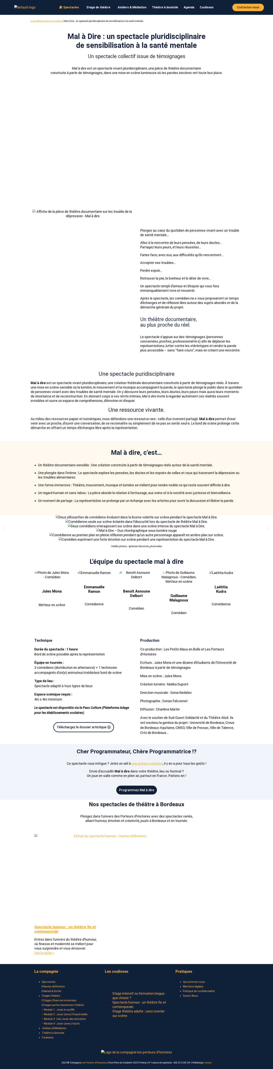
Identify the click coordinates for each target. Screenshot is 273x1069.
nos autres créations (147, 763)
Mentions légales (193, 986)
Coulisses (207, 7)
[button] (70, 7)
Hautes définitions (54, 986)
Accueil (34, 21)
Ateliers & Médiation (132, 7)
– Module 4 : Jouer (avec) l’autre (61, 1023)
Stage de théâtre (98, 7)
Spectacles (49, 981)
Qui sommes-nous (194, 981)
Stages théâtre (51, 995)
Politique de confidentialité (199, 991)
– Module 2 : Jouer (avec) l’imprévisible (64, 1014)
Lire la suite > (44, 953)
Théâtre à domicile (165, 7)
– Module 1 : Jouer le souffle (58, 1009)
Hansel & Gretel (52, 991)
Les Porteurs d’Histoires (94, 1062)
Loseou (208, 1062)
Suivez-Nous (190, 995)
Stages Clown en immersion (59, 1000)
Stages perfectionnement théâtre (63, 1005)
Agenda (189, 7)
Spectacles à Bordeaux (51, 21)
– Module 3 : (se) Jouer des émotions (64, 1018)
